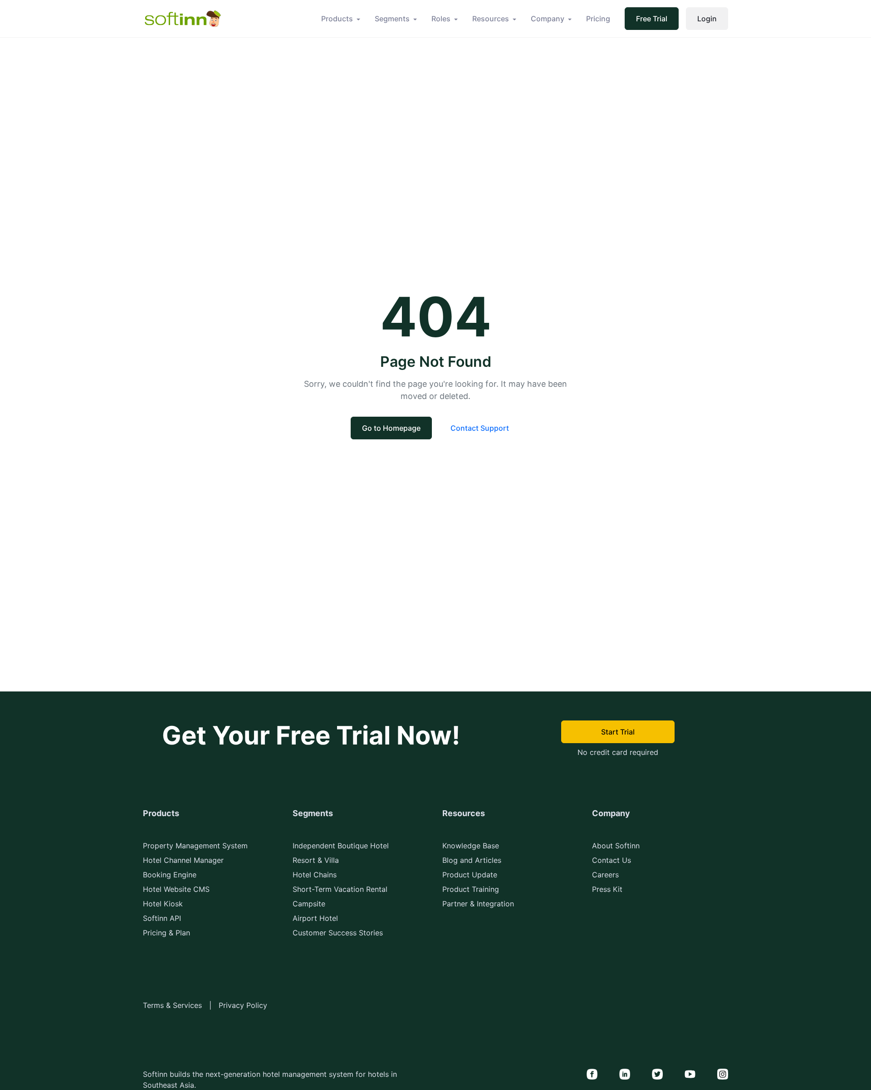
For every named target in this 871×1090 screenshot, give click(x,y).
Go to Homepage (391, 428)
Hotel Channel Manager (183, 860)
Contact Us (611, 860)
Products (337, 18)
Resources (490, 18)
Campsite (309, 903)
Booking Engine (169, 874)
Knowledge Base (470, 845)
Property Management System (195, 845)
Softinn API (162, 918)
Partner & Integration (478, 903)
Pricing (598, 18)
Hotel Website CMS (176, 889)
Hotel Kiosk (163, 903)
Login (707, 18)
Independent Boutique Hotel (341, 845)
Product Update (469, 874)
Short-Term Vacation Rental (340, 889)
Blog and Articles (471, 860)
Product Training (470, 889)
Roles (440, 18)
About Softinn (616, 845)
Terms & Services (172, 1005)
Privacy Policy (243, 1005)
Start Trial (618, 731)
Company (547, 18)
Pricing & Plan (166, 932)
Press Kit (607, 889)
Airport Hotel (315, 918)
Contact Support (479, 428)
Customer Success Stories (338, 932)
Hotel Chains (315, 874)
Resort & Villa (316, 860)
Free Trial (651, 18)
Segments (392, 18)
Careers (605, 874)
